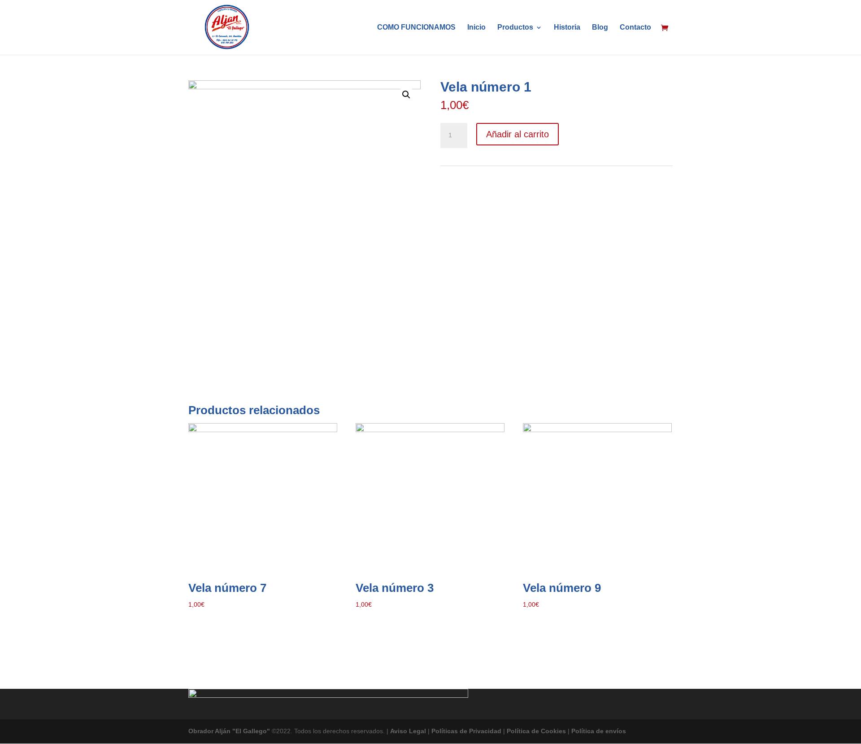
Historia (567, 27)
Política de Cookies (536, 731)
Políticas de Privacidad (466, 731)
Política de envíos (598, 731)
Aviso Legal (408, 731)
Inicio (476, 27)
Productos (515, 27)
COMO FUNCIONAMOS (416, 27)
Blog (600, 27)
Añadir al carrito (517, 134)
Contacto (635, 27)
